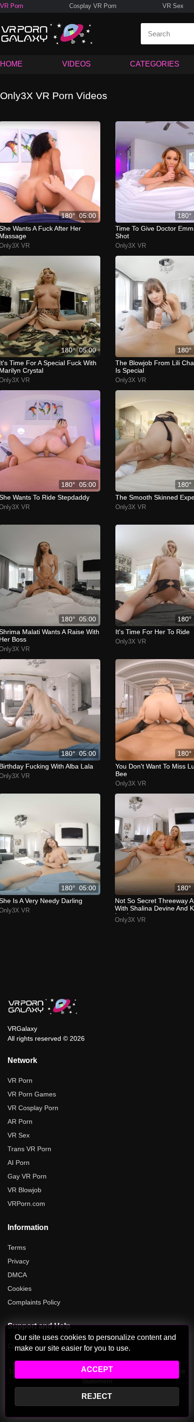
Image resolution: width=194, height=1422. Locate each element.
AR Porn (20, 1121)
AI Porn (19, 1162)
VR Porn (11, 5)
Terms (17, 1247)
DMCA (17, 1275)
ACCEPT (97, 1369)
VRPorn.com (26, 1203)
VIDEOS (76, 64)
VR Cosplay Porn (33, 1108)
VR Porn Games (32, 1094)
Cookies (20, 1288)
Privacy (18, 1261)
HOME (11, 64)
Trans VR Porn (29, 1149)
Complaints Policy (34, 1302)
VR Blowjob (24, 1190)
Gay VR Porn (27, 1176)
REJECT (96, 1396)
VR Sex (173, 5)
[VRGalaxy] (43, 1006)
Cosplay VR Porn (92, 5)
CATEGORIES (154, 64)
